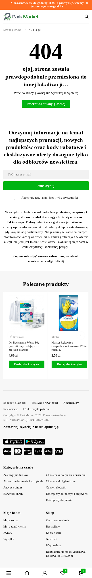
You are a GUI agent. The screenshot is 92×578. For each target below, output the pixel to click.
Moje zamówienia (14, 526)
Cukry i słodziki (56, 487)
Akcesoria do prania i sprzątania (23, 481)
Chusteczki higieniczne (60, 481)
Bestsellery (53, 526)
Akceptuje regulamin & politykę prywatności (49, 197)
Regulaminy (71, 402)
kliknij (59, 261)
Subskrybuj (46, 186)
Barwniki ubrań (13, 493)
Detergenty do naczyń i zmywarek (67, 493)
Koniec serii (53, 532)
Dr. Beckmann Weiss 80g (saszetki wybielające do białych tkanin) (22, 346)
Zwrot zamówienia (57, 520)
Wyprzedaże (53, 545)
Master (53, 337)
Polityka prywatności (45, 402)
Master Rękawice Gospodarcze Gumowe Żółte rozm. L (67, 346)
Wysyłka (8, 539)
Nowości (51, 539)
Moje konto (10, 520)
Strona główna (12, 29)
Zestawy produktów (15, 475)
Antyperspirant (12, 487)
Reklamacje (10, 409)
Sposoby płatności (14, 402)
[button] (24, 364)
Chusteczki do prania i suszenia (66, 475)
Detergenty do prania (59, 500)
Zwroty (7, 532)
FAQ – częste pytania (36, 409)
